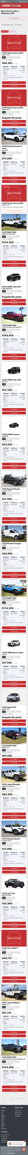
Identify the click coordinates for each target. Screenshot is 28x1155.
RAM (2, 1127)
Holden (3, 1123)
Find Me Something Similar (14, 210)
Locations (24, 1)
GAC (2, 1121)
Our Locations (5, 1134)
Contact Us (4, 1136)
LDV (2, 1112)
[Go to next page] (23, 1098)
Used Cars (18, 1114)
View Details (14, 86)
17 (19, 1098)
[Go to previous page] (4, 1098)
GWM (2, 1110)
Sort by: (12, 24)
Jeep (2, 1114)
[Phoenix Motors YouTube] (4, 1)
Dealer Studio (10, 1153)
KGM (2, 1118)
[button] (25, 5)
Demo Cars (18, 1112)
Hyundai (3, 1128)
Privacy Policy (5, 1142)
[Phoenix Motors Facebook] (2, 1)
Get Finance (14, 82)
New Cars (18, 1110)
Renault (3, 1116)
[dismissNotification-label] (25, 1141)
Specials (17, 1116)
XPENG (3, 1125)
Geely (2, 1119)
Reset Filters (5, 31)
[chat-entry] (24, 1149)
